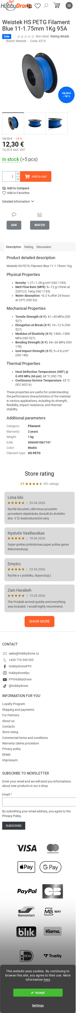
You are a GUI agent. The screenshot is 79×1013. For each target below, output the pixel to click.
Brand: (16, 41)
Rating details (59, 36)
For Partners (10, 715)
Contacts (8, 726)
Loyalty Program (13, 704)
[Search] (46, 5)
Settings (38, 1005)
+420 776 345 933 (21, 660)
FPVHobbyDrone (20, 679)
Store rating (39, 473)
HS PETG (34, 453)
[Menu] (69, 5)
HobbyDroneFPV (20, 666)
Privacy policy (11, 749)
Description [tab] (13, 247)
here (47, 979)
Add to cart (39, 176)
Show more (39, 621)
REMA (6, 754)
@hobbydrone (18, 686)
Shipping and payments (18, 709)
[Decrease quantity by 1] (18, 179)
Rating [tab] (28, 247)
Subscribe (14, 825)
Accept (40, 992)
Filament (34, 426)
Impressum (10, 760)
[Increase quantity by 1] (18, 173)
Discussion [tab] (43, 247)
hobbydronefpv (19, 673)
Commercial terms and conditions (25, 738)
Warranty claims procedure (20, 743)
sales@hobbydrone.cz (24, 653)
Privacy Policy (11, 816)
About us (8, 721)
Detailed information (16, 201)
